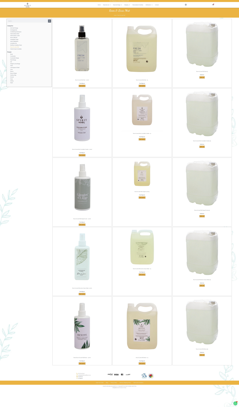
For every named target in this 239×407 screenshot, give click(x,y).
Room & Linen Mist (14, 47)
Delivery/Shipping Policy (125, 382)
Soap (11, 79)
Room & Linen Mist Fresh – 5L (142, 80)
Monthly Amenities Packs (16, 45)
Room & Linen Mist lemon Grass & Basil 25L (202, 279)
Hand (11, 65)
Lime (11, 69)
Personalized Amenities (137, 4)
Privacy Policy (114, 382)
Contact (157, 4)
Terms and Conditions (138, 382)
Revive (11, 71)
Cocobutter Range (14, 58)
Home (99, 4)
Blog (107, 382)
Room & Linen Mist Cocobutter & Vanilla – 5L (142, 133)
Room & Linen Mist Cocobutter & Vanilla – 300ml (82, 149)
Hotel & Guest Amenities (16, 49)
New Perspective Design (121, 387)
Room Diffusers (13, 37)
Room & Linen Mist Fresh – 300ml (82, 80)
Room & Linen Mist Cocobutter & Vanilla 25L (202, 140)
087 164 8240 (81, 373)
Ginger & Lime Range (15, 63)
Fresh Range (13, 60)
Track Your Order (99, 382)
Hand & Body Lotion (15, 35)
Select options (82, 85)
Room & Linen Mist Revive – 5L (142, 357)
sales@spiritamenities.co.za (84, 375)
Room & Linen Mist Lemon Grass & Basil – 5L (142, 268)
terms (117, 386)
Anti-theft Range (14, 28)
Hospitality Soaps (14, 39)
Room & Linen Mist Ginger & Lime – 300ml (82, 218)
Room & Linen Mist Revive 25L (202, 349)
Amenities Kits (13, 43)
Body (11, 54)
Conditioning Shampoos (15, 31)
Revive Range (13, 73)
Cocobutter (13, 56)
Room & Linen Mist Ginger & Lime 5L (142, 191)
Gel (11, 61)
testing (11, 80)
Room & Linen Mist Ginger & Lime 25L (202, 210)
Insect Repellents (14, 41)
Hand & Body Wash (14, 33)
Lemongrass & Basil (14, 67)
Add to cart (202, 77)
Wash (11, 82)
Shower (12, 77)
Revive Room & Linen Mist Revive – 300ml (82, 357)
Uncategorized (13, 30)
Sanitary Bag (13, 75)
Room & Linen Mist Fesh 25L (202, 71)
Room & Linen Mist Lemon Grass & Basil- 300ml (82, 288)
